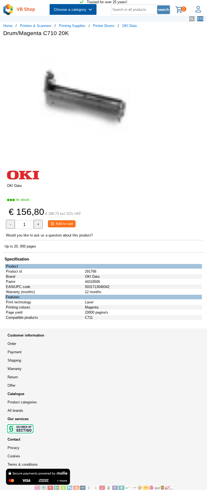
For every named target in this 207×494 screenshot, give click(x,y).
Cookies (14, 456)
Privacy (13, 448)
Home (7, 26)
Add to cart (64, 224)
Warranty (15, 369)
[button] (160, 46)
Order (12, 344)
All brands (15, 411)
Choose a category (71, 9)
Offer (11, 385)
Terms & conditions (23, 464)
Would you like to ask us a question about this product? (49, 235)
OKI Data (129, 26)
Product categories (22, 402)
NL (192, 19)
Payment (15, 352)
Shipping (14, 360)
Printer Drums (104, 26)
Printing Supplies (72, 26)
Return (13, 377)
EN (200, 19)
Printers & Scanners (35, 26)
